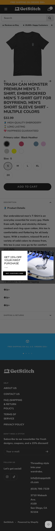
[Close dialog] (51, 253)
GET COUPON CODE (14, 273)
